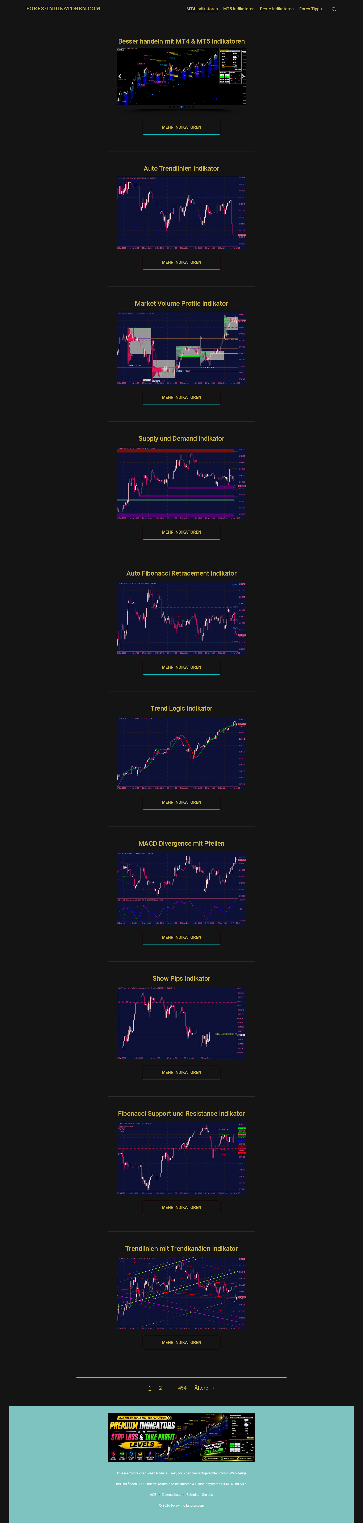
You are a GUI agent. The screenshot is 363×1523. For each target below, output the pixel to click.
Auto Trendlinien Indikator (181, 168)
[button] (120, 76)
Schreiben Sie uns (200, 1495)
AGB (153, 1495)
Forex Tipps (310, 8)
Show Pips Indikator (181, 978)
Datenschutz (171, 1495)
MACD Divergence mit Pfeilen (181, 843)
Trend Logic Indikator (181, 708)
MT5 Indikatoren (239, 8)
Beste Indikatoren (277, 8)
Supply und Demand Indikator (181, 438)
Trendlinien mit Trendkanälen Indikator (181, 1248)
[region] (181, 81)
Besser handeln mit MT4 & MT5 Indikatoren (181, 41)
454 (182, 1388)
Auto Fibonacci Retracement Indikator (181, 573)
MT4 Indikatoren (202, 8)
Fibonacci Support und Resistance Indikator (181, 1113)
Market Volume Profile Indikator (181, 303)
